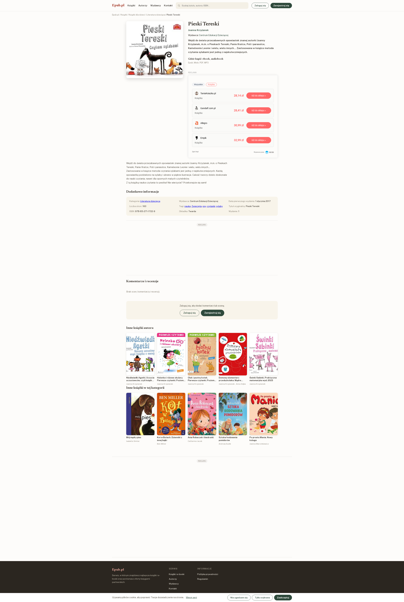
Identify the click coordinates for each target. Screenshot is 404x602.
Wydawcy (155, 5)
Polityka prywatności (207, 574)
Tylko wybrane (262, 597)
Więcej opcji (191, 597)
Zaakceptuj (283, 597)
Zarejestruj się (281, 5)
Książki (131, 5)
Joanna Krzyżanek (198, 30)
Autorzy (142, 5)
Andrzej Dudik (225, 444)
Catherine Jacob (195, 441)
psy (204, 206)
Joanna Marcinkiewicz (259, 444)
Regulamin (202, 579)
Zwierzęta (197, 206)
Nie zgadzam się (239, 597)
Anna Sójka (241, 384)
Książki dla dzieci (137, 15)
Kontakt (168, 5)
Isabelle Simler (133, 441)
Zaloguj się (260, 5)
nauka (187, 206)
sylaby (219, 206)
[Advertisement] (202, 250)
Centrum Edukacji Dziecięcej (213, 35)
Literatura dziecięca (155, 15)
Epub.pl (118, 5)
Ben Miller (161, 444)
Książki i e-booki (176, 574)
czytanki (211, 206)
